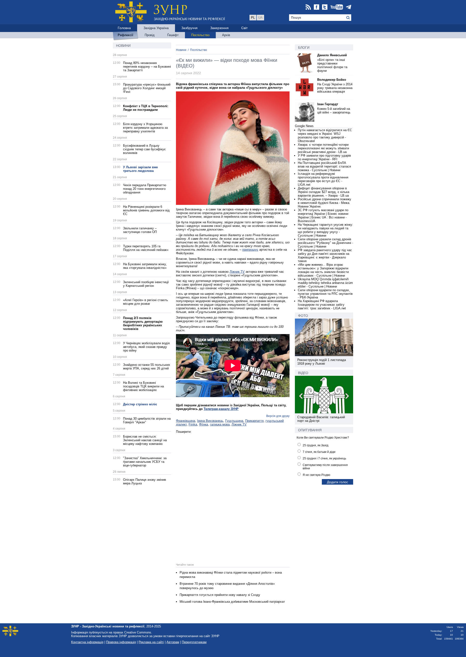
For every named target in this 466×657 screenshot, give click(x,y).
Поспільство (198, 50)
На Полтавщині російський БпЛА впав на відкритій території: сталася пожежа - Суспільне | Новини (324, 166)
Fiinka (193, 424)
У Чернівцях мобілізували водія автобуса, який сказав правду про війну (146, 346)
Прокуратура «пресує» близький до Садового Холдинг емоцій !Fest (146, 88)
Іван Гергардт (327, 104)
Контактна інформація (87, 642)
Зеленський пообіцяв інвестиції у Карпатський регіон (146, 284)
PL (253, 17)
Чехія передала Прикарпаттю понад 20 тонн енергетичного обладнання (144, 188)
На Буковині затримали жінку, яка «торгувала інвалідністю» (145, 266)
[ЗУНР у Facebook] (316, 7)
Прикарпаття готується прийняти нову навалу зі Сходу (220, 595)
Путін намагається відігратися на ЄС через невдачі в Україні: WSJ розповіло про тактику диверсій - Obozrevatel (325, 135)
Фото (303, 316)
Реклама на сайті (151, 642)
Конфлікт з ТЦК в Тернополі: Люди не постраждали (145, 108)
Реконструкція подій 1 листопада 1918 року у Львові (321, 361)
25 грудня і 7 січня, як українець (324, 458)
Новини (123, 46)
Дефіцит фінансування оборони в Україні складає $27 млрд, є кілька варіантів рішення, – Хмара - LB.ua (323, 191)
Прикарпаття (254, 421)
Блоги (303, 47)
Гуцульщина (234, 421)
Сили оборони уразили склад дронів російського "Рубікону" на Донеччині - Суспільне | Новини (325, 242)
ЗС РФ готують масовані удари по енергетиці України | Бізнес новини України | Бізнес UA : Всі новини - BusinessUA (323, 215)
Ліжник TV (237, 271)
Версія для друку (278, 416)
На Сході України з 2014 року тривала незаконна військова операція (334, 87)
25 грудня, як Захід (315, 445)
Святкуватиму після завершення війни (325, 466)
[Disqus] (233, 494)
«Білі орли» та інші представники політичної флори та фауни (332, 65)
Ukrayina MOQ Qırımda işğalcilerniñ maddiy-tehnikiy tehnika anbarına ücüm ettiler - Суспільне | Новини (325, 282)
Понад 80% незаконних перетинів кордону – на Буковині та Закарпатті (147, 66)
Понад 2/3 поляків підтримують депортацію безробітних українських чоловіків (143, 323)
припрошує (250, 249)
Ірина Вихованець (210, 421)
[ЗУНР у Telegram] (348, 7)
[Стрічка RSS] (308, 7)
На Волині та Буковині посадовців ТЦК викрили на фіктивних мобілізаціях (143, 386)
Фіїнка (203, 424)
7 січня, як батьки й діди (319, 452)
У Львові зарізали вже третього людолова (140, 169)
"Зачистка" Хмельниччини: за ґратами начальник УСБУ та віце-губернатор (144, 461)
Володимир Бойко (331, 79)
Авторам (172, 642)
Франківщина (185, 421)
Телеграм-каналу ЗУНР (221, 409)
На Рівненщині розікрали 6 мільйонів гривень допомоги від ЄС (146, 210)
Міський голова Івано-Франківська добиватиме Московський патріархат (232, 601)
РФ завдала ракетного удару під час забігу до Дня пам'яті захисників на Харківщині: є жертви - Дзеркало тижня (325, 255)
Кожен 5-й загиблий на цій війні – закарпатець (333, 110)
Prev (301, 397)
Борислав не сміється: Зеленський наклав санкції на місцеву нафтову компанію (145, 440)
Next (347, 397)
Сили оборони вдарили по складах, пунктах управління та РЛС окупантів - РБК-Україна (325, 293)
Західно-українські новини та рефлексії (189, 19)
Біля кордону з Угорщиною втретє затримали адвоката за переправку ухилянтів (145, 127)
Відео (303, 373)
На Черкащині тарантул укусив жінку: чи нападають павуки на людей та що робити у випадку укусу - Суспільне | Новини (325, 230)
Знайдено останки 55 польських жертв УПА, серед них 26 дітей (146, 366)
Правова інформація (121, 642)
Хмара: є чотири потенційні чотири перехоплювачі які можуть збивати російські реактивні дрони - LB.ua (323, 148)
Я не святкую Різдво (316, 475)
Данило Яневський (332, 55)
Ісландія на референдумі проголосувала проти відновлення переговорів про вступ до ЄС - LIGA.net (323, 179)
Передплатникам (194, 642)
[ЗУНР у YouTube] (336, 7)
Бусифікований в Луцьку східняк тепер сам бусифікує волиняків (144, 149)
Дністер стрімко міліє (140, 404)
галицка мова (220, 424)
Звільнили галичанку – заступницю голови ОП (140, 230)
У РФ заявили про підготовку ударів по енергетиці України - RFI (324, 157)
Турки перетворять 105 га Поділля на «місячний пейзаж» (145, 248)
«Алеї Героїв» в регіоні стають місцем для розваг (145, 301)
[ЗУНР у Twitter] (324, 7)
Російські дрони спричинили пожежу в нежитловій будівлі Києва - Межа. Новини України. (324, 202)
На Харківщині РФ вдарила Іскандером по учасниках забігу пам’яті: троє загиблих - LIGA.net (322, 304)
